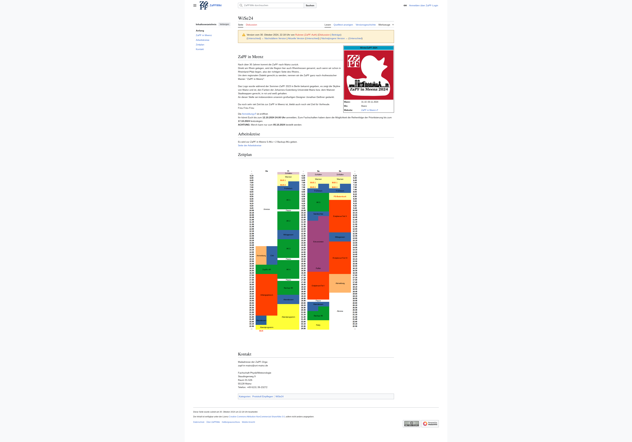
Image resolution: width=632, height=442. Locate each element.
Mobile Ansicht (248, 422)
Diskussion (324, 34)
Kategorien (244, 396)
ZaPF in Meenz (368, 110)
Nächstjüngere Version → (334, 38)
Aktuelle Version (296, 38)
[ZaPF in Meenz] (368, 75)
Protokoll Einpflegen (262, 396)
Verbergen (224, 24)
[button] (195, 5)
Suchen (310, 5)
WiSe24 (280, 396)
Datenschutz (198, 422)
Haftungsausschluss (231, 422)
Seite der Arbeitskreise (249, 145)
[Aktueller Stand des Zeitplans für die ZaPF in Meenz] (304, 253)
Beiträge (336, 34)
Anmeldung (248, 114)
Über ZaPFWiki (213, 422)
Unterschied (254, 38)
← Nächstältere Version (274, 38)
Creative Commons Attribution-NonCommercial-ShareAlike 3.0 (257, 417)
